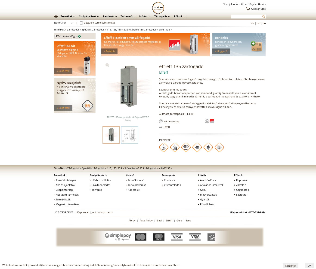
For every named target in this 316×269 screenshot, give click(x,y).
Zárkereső (127, 16)
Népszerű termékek (67, 194)
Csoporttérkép (64, 189)
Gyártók (205, 199)
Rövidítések (207, 204)
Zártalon (241, 185)
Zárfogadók (73, 29)
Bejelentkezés (257, 4)
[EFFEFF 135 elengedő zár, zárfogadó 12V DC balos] (107, 65)
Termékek (66, 16)
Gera (179, 220)
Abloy (132, 220)
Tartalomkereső (137, 185)
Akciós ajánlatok (65, 185)
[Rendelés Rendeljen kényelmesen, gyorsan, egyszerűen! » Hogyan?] (239, 55)
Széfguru (241, 194)
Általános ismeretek (211, 185)
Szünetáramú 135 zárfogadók (140, 29)
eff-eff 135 (164, 29)
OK (309, 265)
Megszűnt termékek (67, 204)
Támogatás (160, 16)
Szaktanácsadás (101, 185)
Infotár (143, 16)
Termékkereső (136, 180)
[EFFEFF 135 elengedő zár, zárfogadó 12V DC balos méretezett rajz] (129, 135)
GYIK (203, 189)
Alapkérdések (208, 180)
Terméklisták (63, 199)
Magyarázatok (208, 194)
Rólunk (178, 16)
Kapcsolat (133, 189)
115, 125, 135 (114, 29)
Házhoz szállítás (101, 180)
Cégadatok (242, 189)
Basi (159, 220)
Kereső (130, 175)
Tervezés (97, 189)
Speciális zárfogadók (93, 29)
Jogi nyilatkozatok (102, 212)
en (252, 23)
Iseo (188, 220)
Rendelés (108, 16)
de (258, 23)
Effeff (169, 220)
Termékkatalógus (66, 180)
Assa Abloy (146, 220)
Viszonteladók (172, 185)
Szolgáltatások (87, 16)
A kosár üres (258, 8)
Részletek (290, 265)
